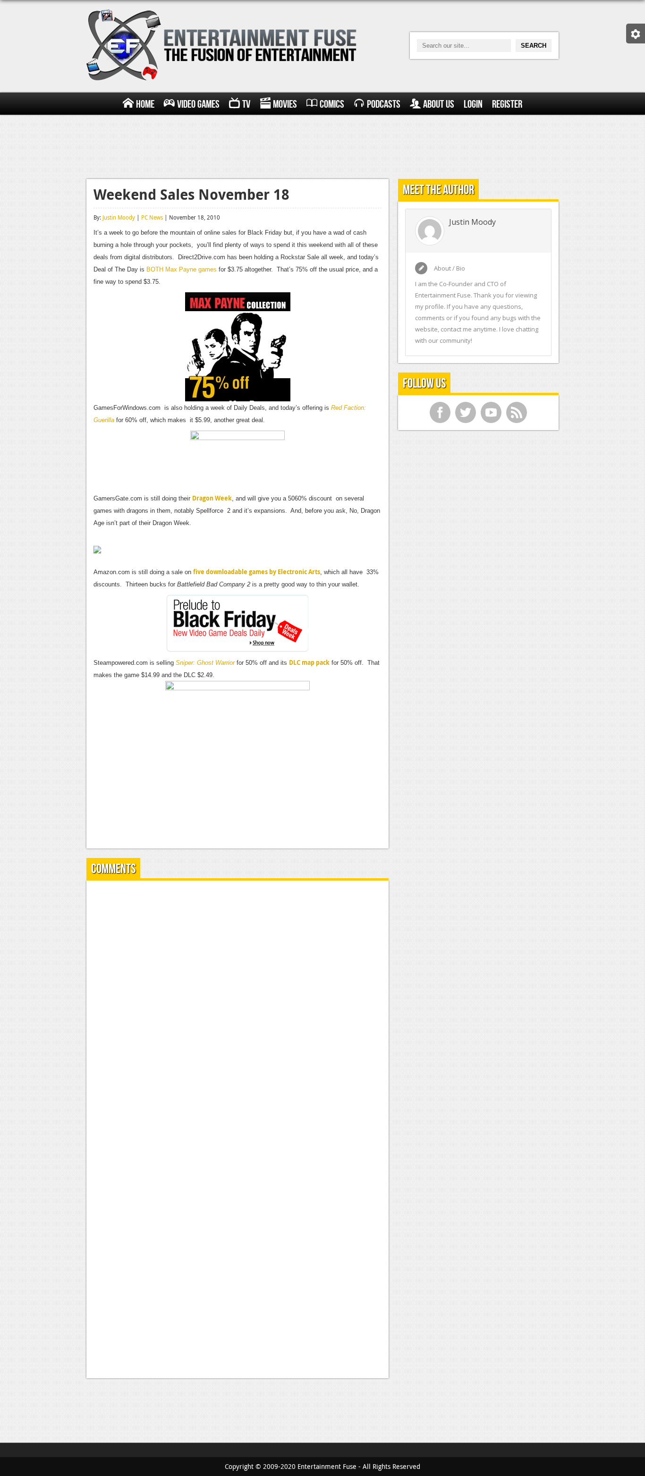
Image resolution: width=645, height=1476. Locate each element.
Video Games (198, 104)
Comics (332, 104)
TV (246, 104)
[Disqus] (237, 1006)
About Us (438, 104)
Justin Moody (118, 217)
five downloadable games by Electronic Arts (256, 572)
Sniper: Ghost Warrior (205, 662)
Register (507, 104)
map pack (315, 662)
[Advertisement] (322, 145)
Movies (285, 104)
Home (145, 104)
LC (296, 662)
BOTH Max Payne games (181, 269)
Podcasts (383, 104)
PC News (152, 217)
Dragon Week (212, 498)
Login (473, 104)
